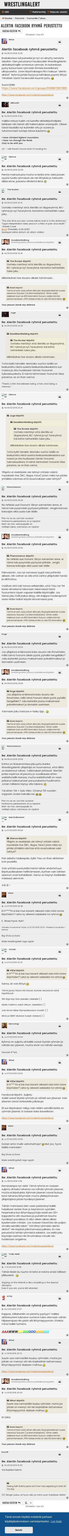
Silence (12, 157)
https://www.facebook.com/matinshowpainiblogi (28, 95)
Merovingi (14, 1024)
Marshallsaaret (16, 817)
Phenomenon (14, 487)
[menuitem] (5, 12)
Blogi (4, 229)
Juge (13, 313)
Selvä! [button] (18, 1530)
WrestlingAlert (22, 4)
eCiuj (9, 1296)
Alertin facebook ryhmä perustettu (31, 25)
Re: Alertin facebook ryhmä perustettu (29, 112)
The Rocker (13, 189)
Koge (4, 634)
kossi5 (5, 1452)
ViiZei (10, 893)
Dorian (12, 949)
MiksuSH (15, 103)
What (11, 40)
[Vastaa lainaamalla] (59, 42)
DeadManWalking (20, 240)
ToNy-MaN (14, 1254)
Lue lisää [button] (56, 1521)
